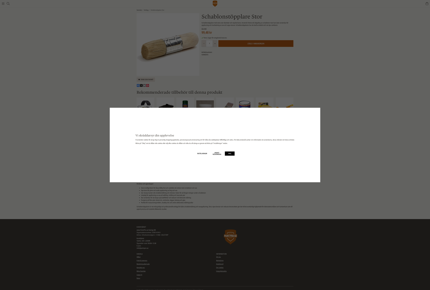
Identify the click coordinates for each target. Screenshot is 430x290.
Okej (229, 153)
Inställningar (202, 153)
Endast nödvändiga (217, 153)
